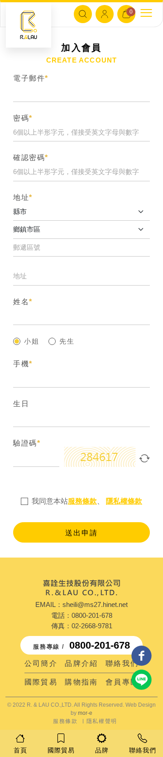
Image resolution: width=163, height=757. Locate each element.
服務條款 (82, 501)
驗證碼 (26, 443)
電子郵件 (30, 78)
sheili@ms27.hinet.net (95, 604)
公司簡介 (41, 663)
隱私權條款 (124, 501)
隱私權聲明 (101, 721)
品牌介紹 (81, 663)
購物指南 (81, 682)
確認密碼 (30, 157)
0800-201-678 (92, 615)
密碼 (23, 118)
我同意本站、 (87, 501)
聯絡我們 (122, 663)
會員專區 (122, 682)
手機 (23, 364)
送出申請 (81, 533)
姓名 (23, 302)
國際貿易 (41, 682)
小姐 (31, 341)
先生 (67, 341)
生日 (21, 404)
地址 (23, 197)
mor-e (85, 713)
